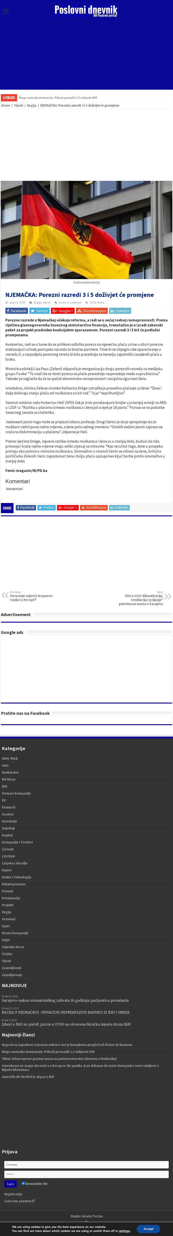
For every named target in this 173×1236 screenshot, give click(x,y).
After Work (10, 758)
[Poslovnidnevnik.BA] (86, 10)
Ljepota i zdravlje (14, 863)
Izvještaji (8, 828)
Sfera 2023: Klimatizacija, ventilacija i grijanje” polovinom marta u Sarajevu (141, 598)
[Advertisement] (86, 53)
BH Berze (9, 779)
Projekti (8, 905)
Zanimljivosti (11, 968)
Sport (6, 926)
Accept (148, 1229)
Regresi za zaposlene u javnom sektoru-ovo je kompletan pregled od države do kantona (67, 1045)
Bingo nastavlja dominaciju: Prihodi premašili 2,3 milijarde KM (48, 1052)
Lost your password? (19, 1201)
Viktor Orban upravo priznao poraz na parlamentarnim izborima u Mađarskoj (65, 97)
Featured (8, 807)
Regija (31, 105)
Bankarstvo (10, 772)
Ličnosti (8, 849)
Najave (7, 870)
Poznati (7, 891)
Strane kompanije (15, 933)
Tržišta (7, 954)
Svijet (6, 940)
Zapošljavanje (12, 975)
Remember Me (36, 1184)
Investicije (9, 821)
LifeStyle (8, 856)
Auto (5, 765)
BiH (4, 786)
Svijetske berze (13, 947)
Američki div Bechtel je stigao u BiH (28, 1077)
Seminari (9, 919)
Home (5, 105)
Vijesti (18, 105)
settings (124, 1231)
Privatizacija (11, 898)
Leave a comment (70, 302)
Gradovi (8, 814)
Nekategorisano (13, 884)
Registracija (13, 1194)
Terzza (97, 1216)
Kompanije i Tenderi (17, 842)
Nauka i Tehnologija (16, 877)
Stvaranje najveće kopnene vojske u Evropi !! (31, 596)
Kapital (7, 835)
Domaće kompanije (16, 793)
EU (4, 800)
